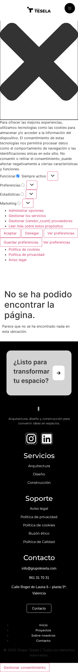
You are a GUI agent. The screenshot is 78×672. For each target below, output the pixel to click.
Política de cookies (24, 249)
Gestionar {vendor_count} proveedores (40, 221)
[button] (39, 62)
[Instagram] (31, 438)
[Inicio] (39, 10)
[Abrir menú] (70, 8)
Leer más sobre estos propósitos (36, 226)
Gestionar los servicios (27, 215)
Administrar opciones (26, 210)
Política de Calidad (39, 542)
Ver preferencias (60, 233)
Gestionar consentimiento (25, 667)
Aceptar (10, 233)
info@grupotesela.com (39, 568)
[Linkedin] (46, 438)
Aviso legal (17, 260)
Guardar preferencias (21, 242)
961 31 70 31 (39, 578)
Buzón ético (39, 533)
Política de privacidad (26, 254)
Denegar (32, 233)
